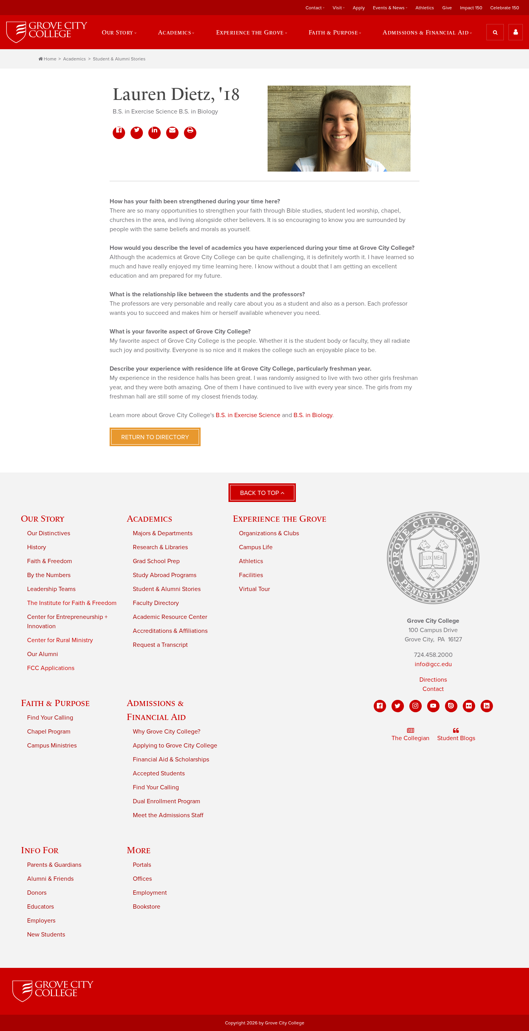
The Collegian (410, 738)
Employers (41, 920)
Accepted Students (159, 773)
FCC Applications (50, 668)
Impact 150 (471, 7)
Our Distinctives (48, 533)
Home (50, 59)
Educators (40, 907)
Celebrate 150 (504, 7)
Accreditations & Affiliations (170, 631)
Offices (142, 879)
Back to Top (260, 493)
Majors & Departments (162, 533)
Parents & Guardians (54, 865)
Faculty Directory (156, 603)
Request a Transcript (160, 645)
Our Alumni (42, 654)
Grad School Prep (156, 561)
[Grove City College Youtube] (433, 706)
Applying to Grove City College (175, 745)
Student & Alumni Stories (119, 59)
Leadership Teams (51, 589)
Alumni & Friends (50, 879)
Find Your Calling (50, 718)
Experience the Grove (279, 518)
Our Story (42, 518)
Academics (74, 59)
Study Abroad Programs (164, 575)
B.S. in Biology (313, 415)
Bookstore (146, 907)
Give (447, 7)
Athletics (425, 7)
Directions (433, 680)
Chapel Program (48, 731)
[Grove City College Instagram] (415, 706)
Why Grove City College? (166, 731)
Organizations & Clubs (269, 533)
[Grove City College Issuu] (451, 706)
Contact (433, 689)
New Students (46, 934)
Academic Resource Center (170, 617)
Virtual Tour (254, 589)
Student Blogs (456, 738)
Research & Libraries (160, 547)
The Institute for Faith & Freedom (72, 603)
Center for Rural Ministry (60, 640)
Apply (359, 7)
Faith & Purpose (55, 703)
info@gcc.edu (433, 664)
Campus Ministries (52, 745)
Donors (36, 893)
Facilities (251, 575)
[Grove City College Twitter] (398, 706)
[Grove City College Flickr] (469, 706)
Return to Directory (155, 437)
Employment (150, 893)
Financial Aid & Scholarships (171, 759)
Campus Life (256, 547)
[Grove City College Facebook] (380, 706)
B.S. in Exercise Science (248, 415)
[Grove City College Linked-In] (487, 706)
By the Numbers (48, 575)
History (36, 547)
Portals (142, 865)
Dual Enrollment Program (166, 801)
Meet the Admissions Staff (168, 815)
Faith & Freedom (49, 561)
